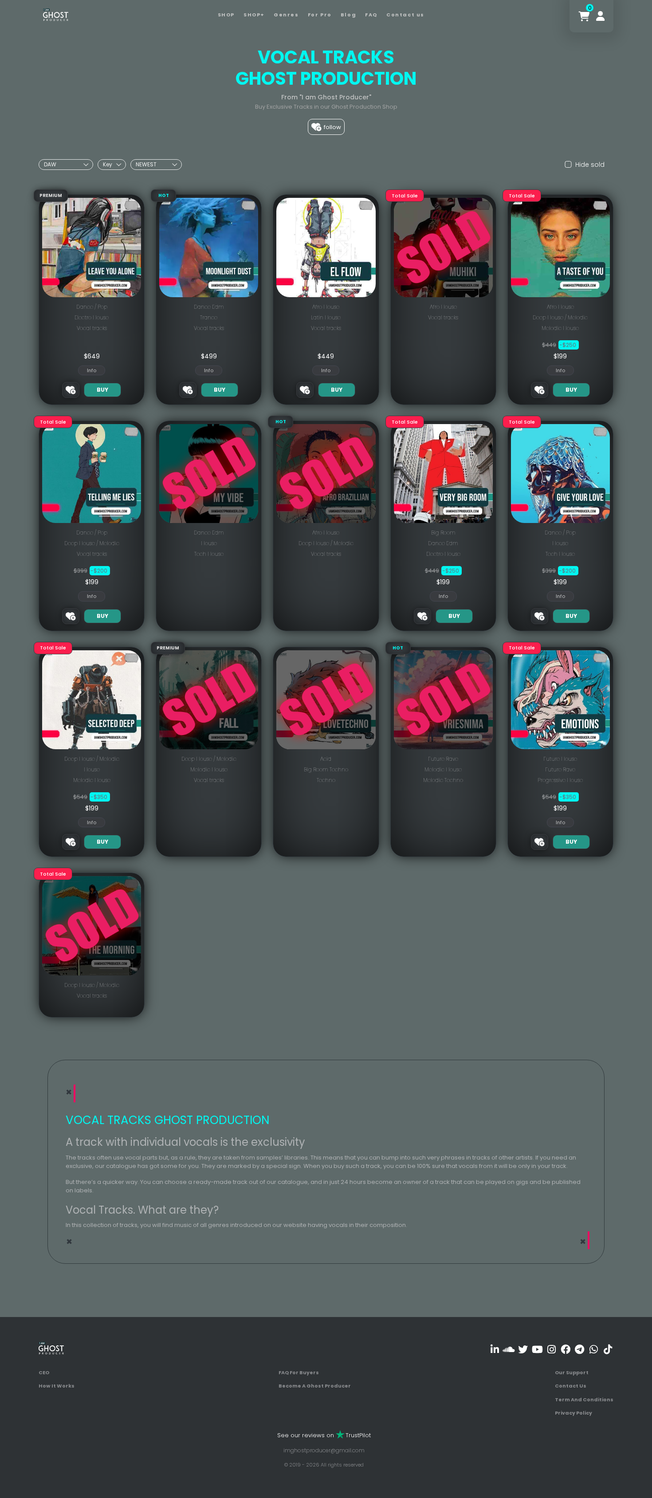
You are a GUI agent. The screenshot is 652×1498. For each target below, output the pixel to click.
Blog (348, 14)
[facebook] (565, 1349)
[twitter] (523, 1349)
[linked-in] (494, 1349)
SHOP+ (254, 14)
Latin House (326, 317)
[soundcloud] (509, 1349)
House (209, 543)
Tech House (209, 554)
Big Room (443, 532)
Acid (325, 759)
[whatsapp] (593, 1349)
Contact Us (570, 1385)
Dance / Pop (91, 307)
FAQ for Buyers (299, 1372)
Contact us (405, 14)
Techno (326, 780)
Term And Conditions (584, 1399)
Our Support (572, 1372)
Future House (560, 759)
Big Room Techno (326, 769)
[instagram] (551, 1349)
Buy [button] (102, 389)
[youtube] (537, 1349)
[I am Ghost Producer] (56, 14)
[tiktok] (607, 1349)
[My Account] (600, 16)
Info (91, 370)
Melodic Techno (443, 780)
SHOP (226, 14)
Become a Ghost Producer (315, 1385)
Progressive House (560, 780)
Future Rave (443, 759)
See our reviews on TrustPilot (324, 1435)
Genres (286, 14)
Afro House (325, 307)
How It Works (57, 1385)
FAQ (371, 14)
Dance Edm (209, 307)
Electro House (92, 317)
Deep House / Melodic (560, 317)
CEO (44, 1372)
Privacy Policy (573, 1412)
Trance (208, 317)
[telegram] (579, 1349)
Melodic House (560, 328)
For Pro (320, 14)
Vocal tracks (92, 328)
